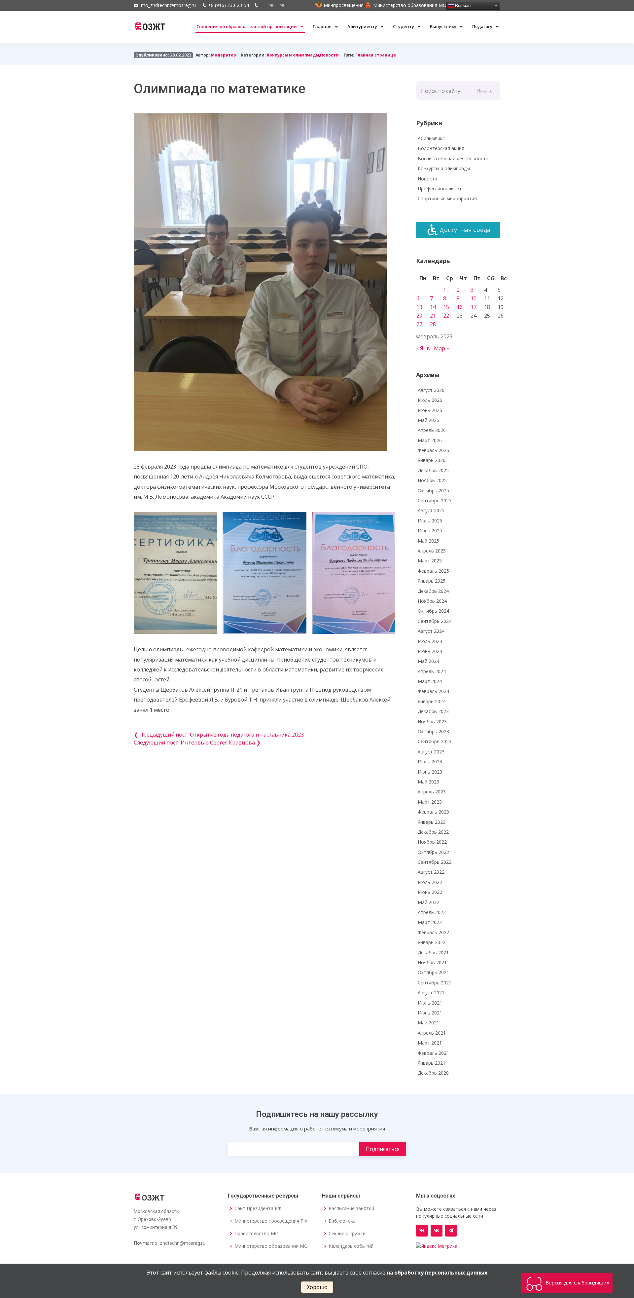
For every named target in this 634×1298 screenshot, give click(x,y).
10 (473, 298)
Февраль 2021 (433, 1053)
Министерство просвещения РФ (270, 1221)
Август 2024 (431, 631)
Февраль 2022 (433, 932)
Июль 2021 (430, 1003)
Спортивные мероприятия (447, 198)
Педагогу (482, 26)
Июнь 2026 (430, 410)
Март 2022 (430, 922)
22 (446, 315)
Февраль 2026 (433, 450)
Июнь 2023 (430, 772)
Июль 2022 (430, 882)
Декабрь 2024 (433, 591)
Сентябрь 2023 (434, 741)
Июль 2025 (430, 520)
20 (419, 315)
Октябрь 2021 (433, 972)
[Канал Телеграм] (451, 1231)
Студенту (404, 26)
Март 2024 (430, 681)
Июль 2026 (430, 400)
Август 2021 (431, 992)
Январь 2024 (431, 701)
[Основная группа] (422, 1231)
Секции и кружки (347, 1233)
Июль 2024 (430, 641)
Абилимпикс (431, 138)
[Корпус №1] (436, 1231)
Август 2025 (431, 510)
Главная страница (375, 55)
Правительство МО (256, 1233)
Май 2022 (428, 902)
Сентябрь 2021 (434, 982)
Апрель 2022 (432, 912)
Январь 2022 (431, 942)
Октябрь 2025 (433, 490)
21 (433, 315)
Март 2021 (430, 1043)
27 (419, 324)
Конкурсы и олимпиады (293, 55)
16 (460, 307)
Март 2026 (430, 440)
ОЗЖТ (154, 27)
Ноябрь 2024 (432, 601)
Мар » (441, 348)
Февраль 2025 (433, 571)
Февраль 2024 (433, 691)
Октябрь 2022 (433, 852)
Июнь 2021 (430, 1013)
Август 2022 (431, 872)
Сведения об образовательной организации (247, 26)
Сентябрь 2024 (434, 621)
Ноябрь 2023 (432, 721)
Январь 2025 (431, 581)
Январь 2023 (431, 822)
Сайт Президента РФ (257, 1208)
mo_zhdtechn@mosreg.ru (168, 5)
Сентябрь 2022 (434, 862)
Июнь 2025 (430, 530)
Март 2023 (430, 802)
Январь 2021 (431, 1063)
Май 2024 (428, 661)
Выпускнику (443, 26)
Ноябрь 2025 (432, 480)
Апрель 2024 (432, 671)
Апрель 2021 (432, 1033)
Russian (462, 5)
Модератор (223, 55)
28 (433, 324)
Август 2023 (431, 751)
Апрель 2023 (432, 791)
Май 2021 (428, 1022)
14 (433, 307)
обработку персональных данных (440, 1272)
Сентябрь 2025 (434, 500)
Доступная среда (465, 230)
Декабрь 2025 (433, 470)
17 (473, 307)
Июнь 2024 (430, 651)
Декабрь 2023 (433, 711)
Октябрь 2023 (433, 731)
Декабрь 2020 (433, 1073)
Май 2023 (428, 782)
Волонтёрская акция (441, 148)
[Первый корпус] (280, 5)
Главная (323, 26)
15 (446, 307)
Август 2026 (431, 390)
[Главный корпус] (269, 5)
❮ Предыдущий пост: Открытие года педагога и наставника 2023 (219, 734)
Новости (329, 55)
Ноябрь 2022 (432, 842)
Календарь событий (351, 1246)
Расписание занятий (351, 1208)
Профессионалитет (440, 188)
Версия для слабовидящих (576, 1282)
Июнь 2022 (430, 892)
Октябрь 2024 (433, 611)
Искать (484, 91)
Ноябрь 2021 (432, 962)
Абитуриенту (362, 26)
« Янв (423, 348)
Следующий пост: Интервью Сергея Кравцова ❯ (197, 742)
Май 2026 (428, 420)
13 (419, 307)
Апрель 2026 (432, 430)
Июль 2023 (430, 761)
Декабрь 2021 (433, 952)
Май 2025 (428, 541)
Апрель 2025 (432, 551)
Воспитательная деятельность (453, 158)
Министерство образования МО (271, 1246)
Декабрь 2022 (433, 832)
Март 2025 (430, 560)
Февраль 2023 (433, 812)
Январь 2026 (431, 460)
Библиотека (342, 1221)
